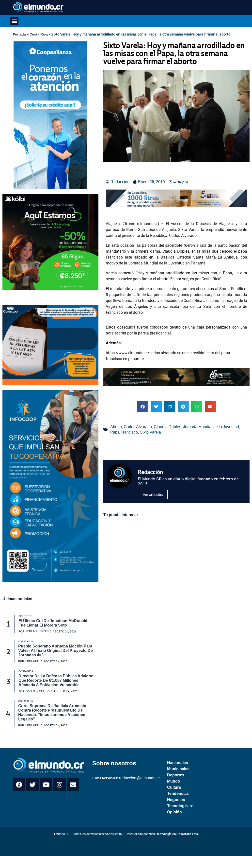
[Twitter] (32, 784)
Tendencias (178, 793)
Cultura (174, 787)
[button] (14, 21)
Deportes (175, 775)
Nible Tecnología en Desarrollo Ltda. (174, 834)
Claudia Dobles (167, 427)
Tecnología (177, 806)
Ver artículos (153, 494)
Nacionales (177, 763)
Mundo (173, 781)
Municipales (178, 769)
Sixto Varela (150, 432)
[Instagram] (59, 784)
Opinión (174, 812)
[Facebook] (19, 784)
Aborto (116, 427)
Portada (19, 34)
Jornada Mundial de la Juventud (211, 427)
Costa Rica (39, 34)
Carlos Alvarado (138, 427)
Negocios (176, 800)
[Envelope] (73, 784)
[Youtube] (46, 784)
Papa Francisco (124, 432)
